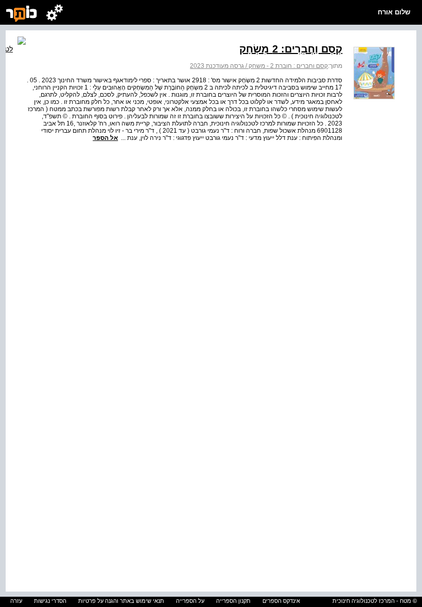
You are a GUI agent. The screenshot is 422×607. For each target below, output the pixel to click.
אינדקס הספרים (281, 601)
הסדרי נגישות (50, 601)
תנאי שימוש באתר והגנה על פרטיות (121, 601)
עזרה (16, 601)
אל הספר (105, 137)
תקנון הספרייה (233, 601)
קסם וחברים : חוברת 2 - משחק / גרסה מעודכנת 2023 (259, 65)
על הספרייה (190, 601)
